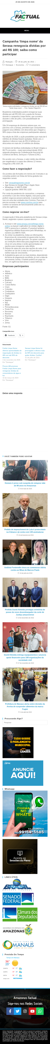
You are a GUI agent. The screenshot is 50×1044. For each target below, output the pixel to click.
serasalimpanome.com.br (19, 183)
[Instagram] (25, 1011)
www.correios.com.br (29, 202)
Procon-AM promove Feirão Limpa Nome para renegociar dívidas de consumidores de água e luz (12, 370)
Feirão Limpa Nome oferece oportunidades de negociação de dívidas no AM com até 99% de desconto (12, 352)
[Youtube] (32, 1011)
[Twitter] (17, 1011)
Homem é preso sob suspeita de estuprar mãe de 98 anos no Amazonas (25, 484)
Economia (20, 65)
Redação (9, 62)
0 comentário (35, 65)
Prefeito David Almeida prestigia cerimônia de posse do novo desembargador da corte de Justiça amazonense (25, 612)
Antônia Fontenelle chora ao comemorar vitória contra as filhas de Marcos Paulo (25, 569)
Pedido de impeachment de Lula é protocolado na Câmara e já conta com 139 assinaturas (25, 531)
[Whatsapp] (40, 1011)
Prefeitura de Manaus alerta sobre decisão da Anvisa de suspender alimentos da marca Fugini (25, 706)
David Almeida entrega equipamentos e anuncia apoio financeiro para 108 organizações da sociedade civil (25, 657)
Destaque (9, 65)
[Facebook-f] (10, 1011)
